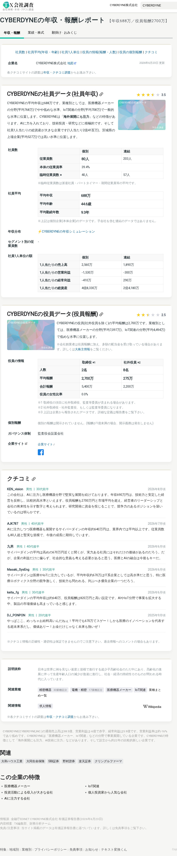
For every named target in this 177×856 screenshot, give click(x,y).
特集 (3, 849)
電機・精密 (87, 690)
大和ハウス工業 (11, 761)
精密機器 (53, 690)
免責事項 (121, 828)
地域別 (14, 849)
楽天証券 (85, 761)
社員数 (20, 52)
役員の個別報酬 (130, 52)
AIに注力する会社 (17, 798)
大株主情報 (82, 349)
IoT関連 (140, 690)
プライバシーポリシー (50, 849)
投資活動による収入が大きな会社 (28, 792)
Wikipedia (154, 707)
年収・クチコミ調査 (57, 72)
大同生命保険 (35, 761)
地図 (70, 63)
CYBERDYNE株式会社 (124, 5)
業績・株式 (36, 32)
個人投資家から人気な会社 (107, 792)
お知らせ (91, 849)
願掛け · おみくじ (64, 32)
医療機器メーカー (119, 690)
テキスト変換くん (114, 849)
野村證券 (69, 761)
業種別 (27, 849)
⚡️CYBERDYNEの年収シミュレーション (66, 231)
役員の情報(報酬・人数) (99, 52)
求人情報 (45, 706)
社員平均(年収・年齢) (43, 52)
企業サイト (45, 444)
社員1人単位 (71, 52)
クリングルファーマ (108, 761)
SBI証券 (53, 761)
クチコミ (151, 52)
